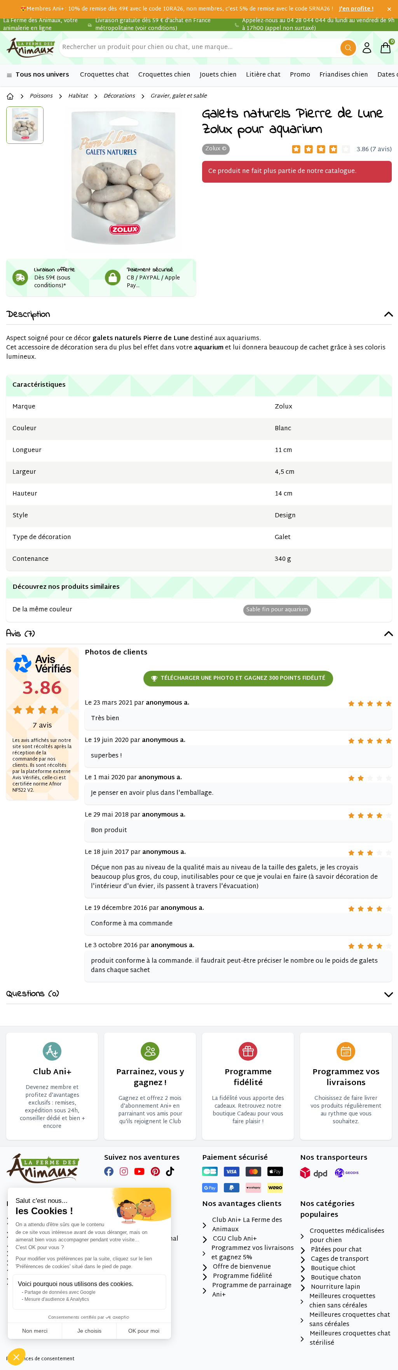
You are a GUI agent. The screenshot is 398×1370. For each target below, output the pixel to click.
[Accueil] (10, 96)
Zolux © (216, 149)
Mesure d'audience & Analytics (56, 1299)
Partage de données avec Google (60, 1292)
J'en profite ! (356, 9)
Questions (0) (32, 994)
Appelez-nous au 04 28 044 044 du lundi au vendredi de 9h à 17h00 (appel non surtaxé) (318, 25)
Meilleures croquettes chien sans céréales (342, 1301)
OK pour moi (143, 1331)
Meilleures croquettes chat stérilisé (350, 1339)
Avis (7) (20, 634)
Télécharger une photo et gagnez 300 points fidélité (243, 678)
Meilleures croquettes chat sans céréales (349, 1320)
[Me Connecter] (367, 48)
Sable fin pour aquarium (277, 610)
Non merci (34, 1331)
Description (28, 315)
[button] (16, 1356)
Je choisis (89, 1331)
